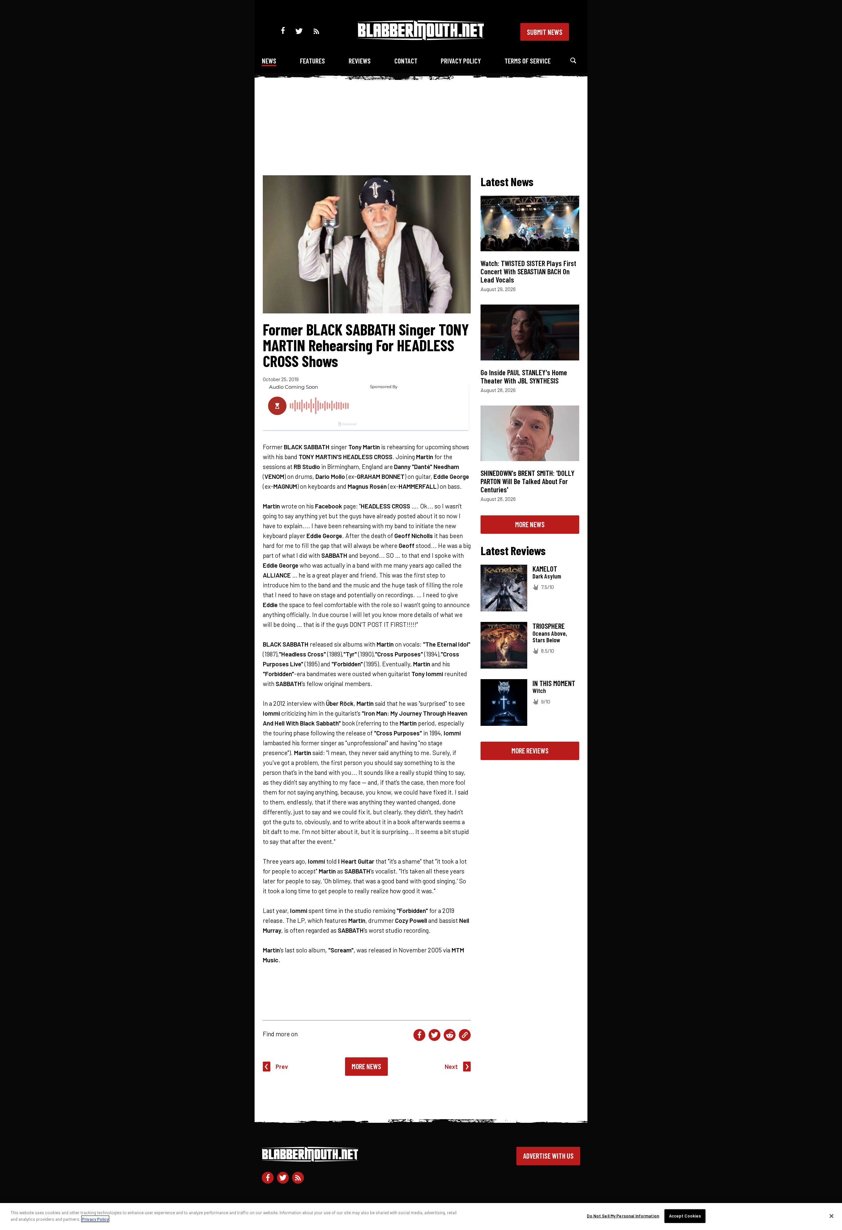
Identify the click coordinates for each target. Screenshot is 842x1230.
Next (451, 1066)
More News (366, 1066)
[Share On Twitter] (434, 1035)
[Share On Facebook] (419, 1035)
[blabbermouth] (421, 38)
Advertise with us (548, 1155)
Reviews (360, 61)
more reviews (530, 750)
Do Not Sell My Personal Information (623, 1215)
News (269, 61)
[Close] (831, 1216)
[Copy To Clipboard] (465, 1035)
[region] (421, 1216)
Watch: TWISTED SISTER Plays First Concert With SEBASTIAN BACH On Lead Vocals (528, 271)
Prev (282, 1066)
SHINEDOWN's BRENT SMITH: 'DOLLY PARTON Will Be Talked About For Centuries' (528, 481)
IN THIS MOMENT (553, 683)
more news (530, 524)
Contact (405, 61)
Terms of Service (528, 61)
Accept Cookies (685, 1215)
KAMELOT (544, 568)
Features (312, 61)
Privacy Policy (461, 61)
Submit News (544, 32)
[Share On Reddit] (450, 1035)
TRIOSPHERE (548, 625)
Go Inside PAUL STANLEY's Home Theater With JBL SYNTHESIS (524, 376)
